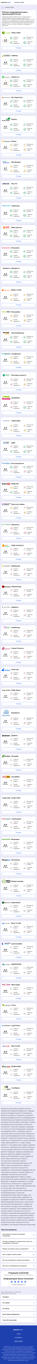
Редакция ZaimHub (18, 1273)
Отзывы (18, 48)
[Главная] (2, 7)
